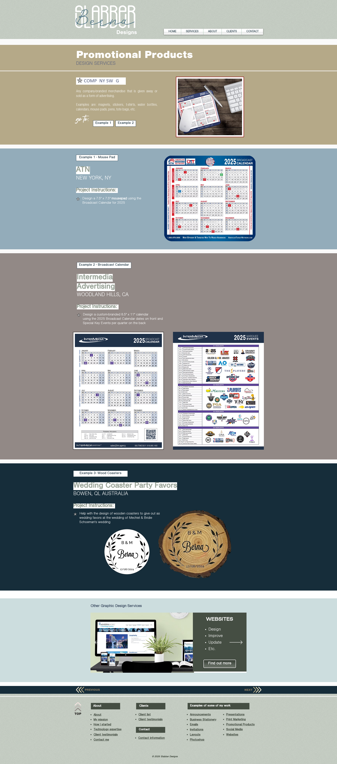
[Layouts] (178, 666)
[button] (192, 32)
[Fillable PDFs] (169, 666)
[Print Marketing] (187, 666)
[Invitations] (173, 666)
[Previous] (101, 643)
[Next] (236, 643)
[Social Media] (145, 666)
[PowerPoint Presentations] (182, 666)
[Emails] (164, 666)
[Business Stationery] (160, 666)
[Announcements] (155, 666)
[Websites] (150, 666)
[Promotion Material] (191, 666)
